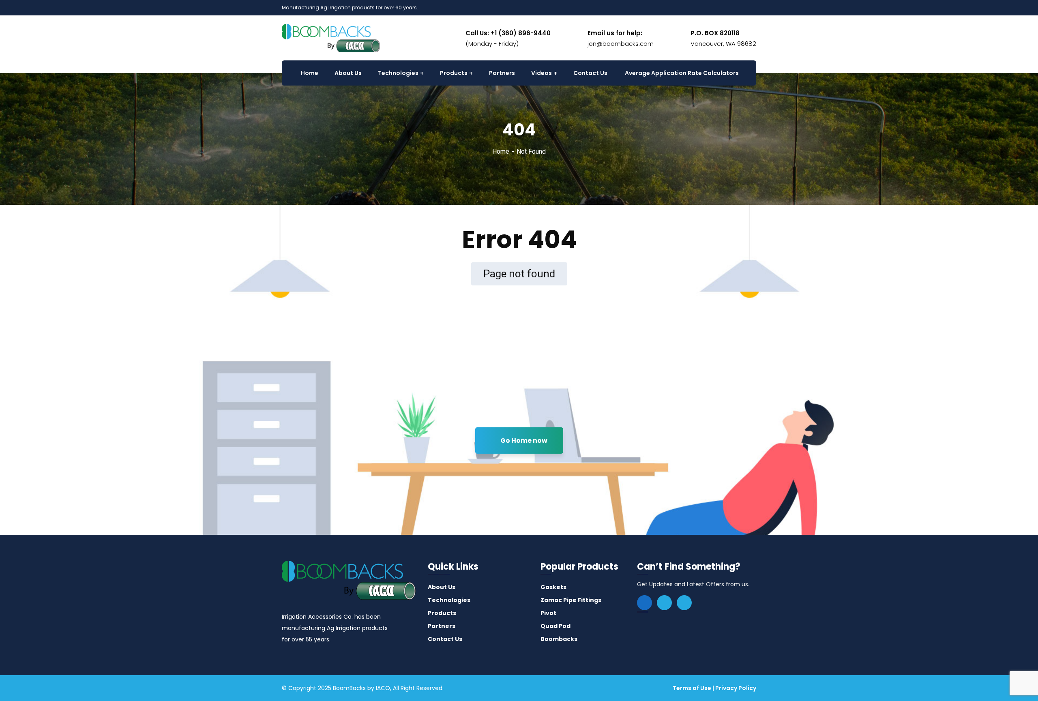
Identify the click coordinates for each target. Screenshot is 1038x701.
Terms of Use (692, 688)
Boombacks (558, 639)
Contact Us (445, 639)
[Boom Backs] (331, 37)
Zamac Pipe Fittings (570, 600)
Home (500, 151)
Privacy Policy (735, 688)
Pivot (548, 613)
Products (442, 613)
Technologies (449, 600)
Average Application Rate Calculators (682, 73)
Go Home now (523, 440)
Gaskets (553, 587)
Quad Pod (555, 626)
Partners (441, 626)
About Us (441, 587)
